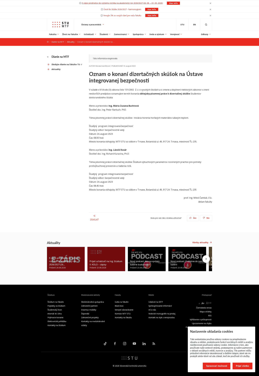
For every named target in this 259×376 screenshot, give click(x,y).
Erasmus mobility (88, 309)
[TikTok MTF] (105, 343)
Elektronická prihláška (56, 321)
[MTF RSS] (154, 343)
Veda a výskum (156, 34)
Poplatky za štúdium (56, 306)
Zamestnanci (120, 34)
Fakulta (52, 34)
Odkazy (204, 34)
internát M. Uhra (54, 313)
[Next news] (206, 259)
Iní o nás (152, 309)
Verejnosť (174, 34)
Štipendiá (85, 313)
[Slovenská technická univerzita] (129, 357)
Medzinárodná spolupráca (92, 302)
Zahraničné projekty (90, 317)
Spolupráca (138, 34)
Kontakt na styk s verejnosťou (162, 317)
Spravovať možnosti (216, 366)
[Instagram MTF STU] (125, 343)
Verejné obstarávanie (124, 309)
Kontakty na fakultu (123, 317)
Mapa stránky (206, 311)
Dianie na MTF (57, 42)
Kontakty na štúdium (56, 325)
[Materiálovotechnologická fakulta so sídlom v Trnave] (60, 24)
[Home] (48, 42)
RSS (210, 315)
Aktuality (70, 42)
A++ (209, 303)
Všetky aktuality (200, 242)
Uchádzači (89, 34)
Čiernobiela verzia (204, 307)
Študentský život (54, 309)
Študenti (104, 34)
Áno (194, 218)
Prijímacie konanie (55, 317)
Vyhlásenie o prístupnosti (201, 319)
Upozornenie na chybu (202, 323)
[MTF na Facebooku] (115, 343)
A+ (203, 303)
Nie (207, 218)
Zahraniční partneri (89, 306)
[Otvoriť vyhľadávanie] (206, 24)
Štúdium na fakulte (55, 302)
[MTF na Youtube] (134, 343)
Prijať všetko (242, 366)
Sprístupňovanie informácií (160, 306)
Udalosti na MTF (156, 302)
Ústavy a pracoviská (91, 24)
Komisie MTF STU (123, 313)
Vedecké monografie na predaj (162, 313)
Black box (119, 306)
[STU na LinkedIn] (144, 343)
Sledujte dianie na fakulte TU (66, 64)
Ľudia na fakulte (122, 302)
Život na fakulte (70, 34)
